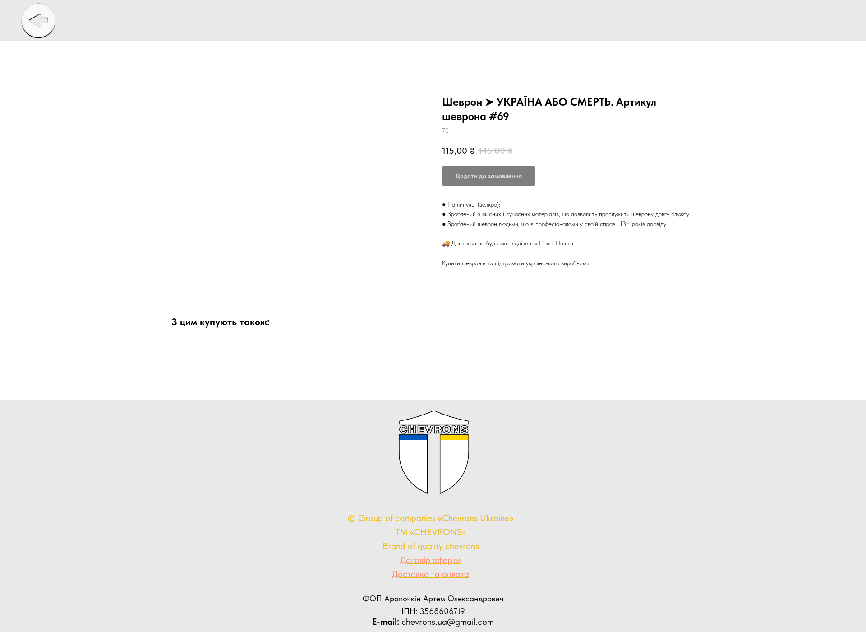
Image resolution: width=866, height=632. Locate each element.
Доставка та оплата (430, 573)
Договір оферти (430, 559)
